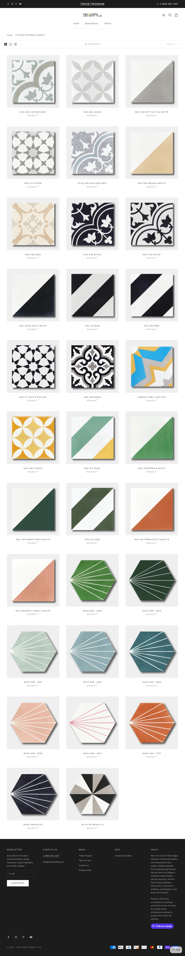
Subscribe (18, 883)
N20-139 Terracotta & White (151, 539)
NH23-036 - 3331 (33, 682)
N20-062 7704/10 (33, 468)
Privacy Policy (85, 870)
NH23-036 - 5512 (92, 753)
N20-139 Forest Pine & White (33, 539)
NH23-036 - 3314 (152, 611)
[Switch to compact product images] (15, 44)
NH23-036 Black (33, 824)
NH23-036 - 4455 (151, 682)
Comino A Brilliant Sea (151, 397)
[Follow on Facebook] (8, 4)
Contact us (84, 865)
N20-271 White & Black (33, 397)
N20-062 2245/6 (92, 112)
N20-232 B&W (151, 326)
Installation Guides (123, 855)
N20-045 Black (92, 254)
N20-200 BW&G (92, 397)
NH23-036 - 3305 (92, 611)
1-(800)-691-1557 (51, 855)
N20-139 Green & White (152, 468)
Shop (76, 23)
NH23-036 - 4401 (92, 682)
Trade (108, 23)
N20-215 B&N (92, 326)
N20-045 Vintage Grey (33, 112)
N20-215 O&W (92, 539)
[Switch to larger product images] (5, 44)
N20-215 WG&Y (92, 468)
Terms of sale (85, 860)
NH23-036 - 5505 (33, 753)
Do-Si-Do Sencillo (92, 824)
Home (9, 35)
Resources (91, 23)
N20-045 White (152, 254)
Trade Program (85, 855)
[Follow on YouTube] (20, 4)
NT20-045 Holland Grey (92, 183)
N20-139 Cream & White (152, 183)
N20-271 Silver (33, 183)
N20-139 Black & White (33, 326)
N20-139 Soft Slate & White (152, 112)
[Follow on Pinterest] (16, 4)
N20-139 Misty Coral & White (33, 611)
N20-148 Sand (33, 254)
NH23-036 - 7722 (152, 753)
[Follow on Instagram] (12, 4)
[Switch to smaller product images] (10, 44)
